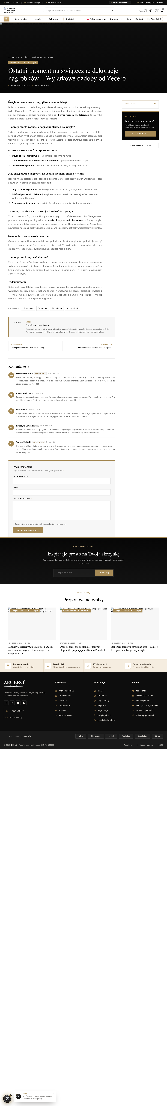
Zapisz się (104, 572)
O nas (100, 691)
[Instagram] (12, 702)
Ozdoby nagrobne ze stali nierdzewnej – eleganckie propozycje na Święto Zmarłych (82, 648)
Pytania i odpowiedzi (106, 720)
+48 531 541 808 (12, 2)
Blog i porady (103, 700)
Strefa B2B (102, 695)
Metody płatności (143, 700)
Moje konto (141, 691)
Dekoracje (53, 19)
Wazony (62, 710)
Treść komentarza (22, 499)
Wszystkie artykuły (141, 145)
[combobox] (79, 10)
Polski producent (98, 19)
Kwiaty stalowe (65, 715)
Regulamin (128, 745)
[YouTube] (18, 702)
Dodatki (70, 19)
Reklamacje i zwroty (144, 695)
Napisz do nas (139, 134)
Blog (129, 19)
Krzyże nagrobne (66, 691)
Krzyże (38, 19)
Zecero (11, 57)
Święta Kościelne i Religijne (39, 57)
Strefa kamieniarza (121, 2)
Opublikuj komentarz (28, 530)
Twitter (44, 308)
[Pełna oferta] (6, 19)
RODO (161, 745)
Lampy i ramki (65, 705)
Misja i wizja (102, 710)
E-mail (16, 487)
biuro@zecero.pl (33, 2)
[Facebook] (6, 702)
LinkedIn (58, 308)
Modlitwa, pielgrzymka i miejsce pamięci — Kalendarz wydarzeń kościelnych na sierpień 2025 (30, 650)
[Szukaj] (113, 10)
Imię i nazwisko (21, 476)
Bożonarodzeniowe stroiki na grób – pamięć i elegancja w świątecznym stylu (134, 648)
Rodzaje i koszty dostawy (147, 705)
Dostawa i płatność (144, 710)
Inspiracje (101, 705)
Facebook (29, 308)
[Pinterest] (24, 702)
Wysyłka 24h (156, 19)
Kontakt (139, 19)
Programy (115, 19)
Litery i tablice (20, 19)
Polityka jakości (104, 715)
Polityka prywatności (145, 715)
